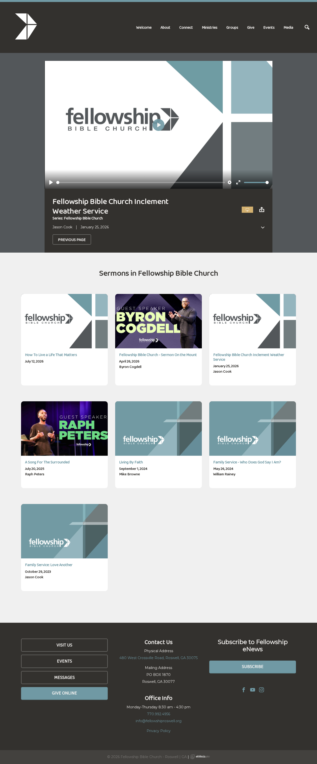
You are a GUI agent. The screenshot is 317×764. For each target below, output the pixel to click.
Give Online (64, 693)
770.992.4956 (158, 714)
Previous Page (72, 239)
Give (250, 27)
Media (288, 27)
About (165, 27)
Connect (186, 27)
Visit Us (64, 645)
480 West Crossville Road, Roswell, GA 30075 (158, 658)
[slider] (140, 182)
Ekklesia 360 (200, 756)
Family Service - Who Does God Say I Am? (247, 462)
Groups (232, 27)
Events (269, 27)
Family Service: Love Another (49, 565)
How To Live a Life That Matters (51, 355)
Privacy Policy (159, 731)
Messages (64, 677)
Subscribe (253, 666)
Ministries (209, 27)
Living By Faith (131, 462)
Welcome (144, 27)
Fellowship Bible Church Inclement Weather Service (248, 357)
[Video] (247, 210)
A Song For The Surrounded (47, 462)
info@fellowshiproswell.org (159, 721)
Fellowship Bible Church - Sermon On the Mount (158, 355)
